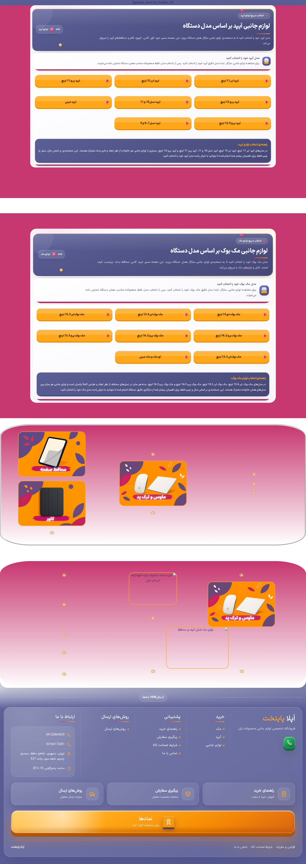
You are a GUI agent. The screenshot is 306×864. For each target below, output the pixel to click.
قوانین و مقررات (285, 847)
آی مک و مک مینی (150, 357)
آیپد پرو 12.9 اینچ (230, 123)
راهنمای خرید (168, 728)
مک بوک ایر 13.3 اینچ (228, 357)
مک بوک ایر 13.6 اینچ (150, 314)
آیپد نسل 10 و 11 (150, 102)
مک (218, 728)
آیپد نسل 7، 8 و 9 (150, 123)
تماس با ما (169, 753)
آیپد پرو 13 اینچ (229, 102)
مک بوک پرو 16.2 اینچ (150, 335)
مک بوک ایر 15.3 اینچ (71, 314)
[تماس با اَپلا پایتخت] (289, 742)
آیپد (218, 737)
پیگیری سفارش (167, 737)
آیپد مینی (70, 102)
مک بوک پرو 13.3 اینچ (72, 335)
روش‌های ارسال (115, 728)
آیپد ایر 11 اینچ (230, 81)
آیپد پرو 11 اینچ (70, 81)
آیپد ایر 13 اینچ (150, 81)
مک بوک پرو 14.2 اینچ (229, 335)
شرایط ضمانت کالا (165, 745)
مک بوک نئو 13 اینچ (228, 314)
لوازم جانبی (213, 745)
